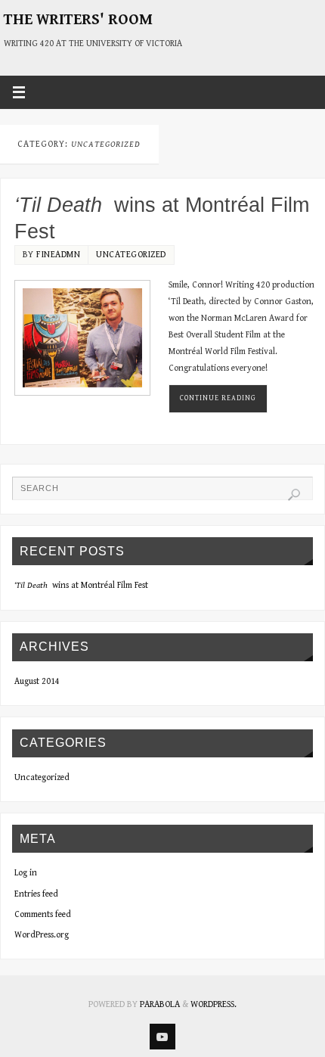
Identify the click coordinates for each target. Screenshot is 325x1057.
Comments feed (42, 914)
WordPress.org (41, 935)
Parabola (160, 1004)
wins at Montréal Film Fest (81, 585)
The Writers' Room (78, 20)
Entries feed (36, 894)
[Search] (294, 494)
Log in (25, 873)
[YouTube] (162, 1036)
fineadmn (58, 255)
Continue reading (218, 398)
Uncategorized (131, 255)
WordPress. (213, 1004)
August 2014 (37, 681)
